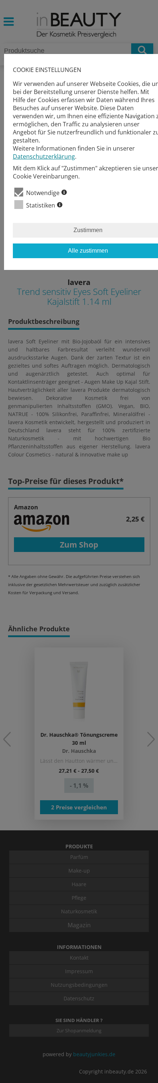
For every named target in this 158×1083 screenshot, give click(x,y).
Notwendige (43, 193)
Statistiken (40, 205)
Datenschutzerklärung (44, 156)
